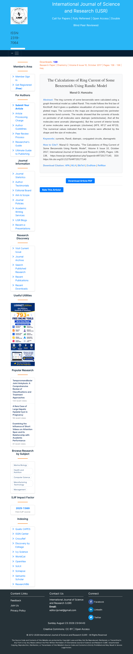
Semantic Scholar (20, 577)
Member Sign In (22, 78)
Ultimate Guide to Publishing (23, 152)
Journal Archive (19, 258)
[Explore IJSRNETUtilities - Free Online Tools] (23, 334)
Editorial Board (23, 190)
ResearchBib (22, 584)
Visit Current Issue (22, 250)
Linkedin (98, 609)
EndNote (91, 165)
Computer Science (22, 477)
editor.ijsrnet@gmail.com (62, 610)
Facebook (99, 601)
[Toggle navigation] (14, 53)
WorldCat (20, 556)
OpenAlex (20, 561)
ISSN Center (22, 533)
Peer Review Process (22, 135)
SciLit (18, 566)
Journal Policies (19, 202)
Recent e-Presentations (22, 226)
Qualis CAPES (22, 529)
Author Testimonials (22, 184)
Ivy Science (21, 551)
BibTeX (81, 165)
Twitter (97, 617)
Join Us (15, 605)
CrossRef (20, 538)
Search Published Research (20, 268)
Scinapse (20, 571)
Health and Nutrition (19, 471)
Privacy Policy (18, 610)
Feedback (16, 600)
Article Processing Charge (21, 117)
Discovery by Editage (22, 545)
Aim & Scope (22, 195)
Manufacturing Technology (20, 483)
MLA (73, 165)
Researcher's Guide (22, 144)
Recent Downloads (21, 287)
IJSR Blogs (21, 220)
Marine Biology (20, 465)
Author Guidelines (21, 127)
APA (67, 165)
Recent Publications (22, 278)
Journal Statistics (20, 175)
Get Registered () (23, 86)
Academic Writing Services (20, 212)
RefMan (102, 165)
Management (20, 489)
